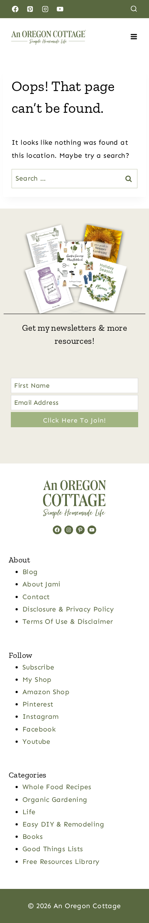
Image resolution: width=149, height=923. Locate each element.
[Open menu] (133, 36)
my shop (37, 679)
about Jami (41, 584)
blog (30, 572)
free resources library (60, 861)
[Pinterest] (30, 9)
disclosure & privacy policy (68, 609)
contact (36, 597)
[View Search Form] (133, 9)
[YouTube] (60, 9)
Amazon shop (45, 692)
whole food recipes (56, 787)
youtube (36, 741)
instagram (40, 716)
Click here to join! (74, 420)
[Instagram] (45, 9)
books (32, 836)
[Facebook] (15, 9)
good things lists (52, 849)
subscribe (38, 667)
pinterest (37, 704)
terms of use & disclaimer (67, 621)
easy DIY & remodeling (63, 824)
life (29, 812)
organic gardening (54, 799)
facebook (39, 729)
